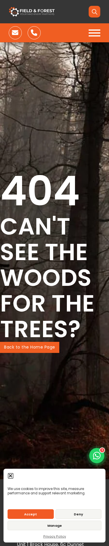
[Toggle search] (94, 12)
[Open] (94, 32)
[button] (10, 475)
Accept (30, 514)
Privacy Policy (54, 536)
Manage (54, 525)
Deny (78, 514)
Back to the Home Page (29, 347)
